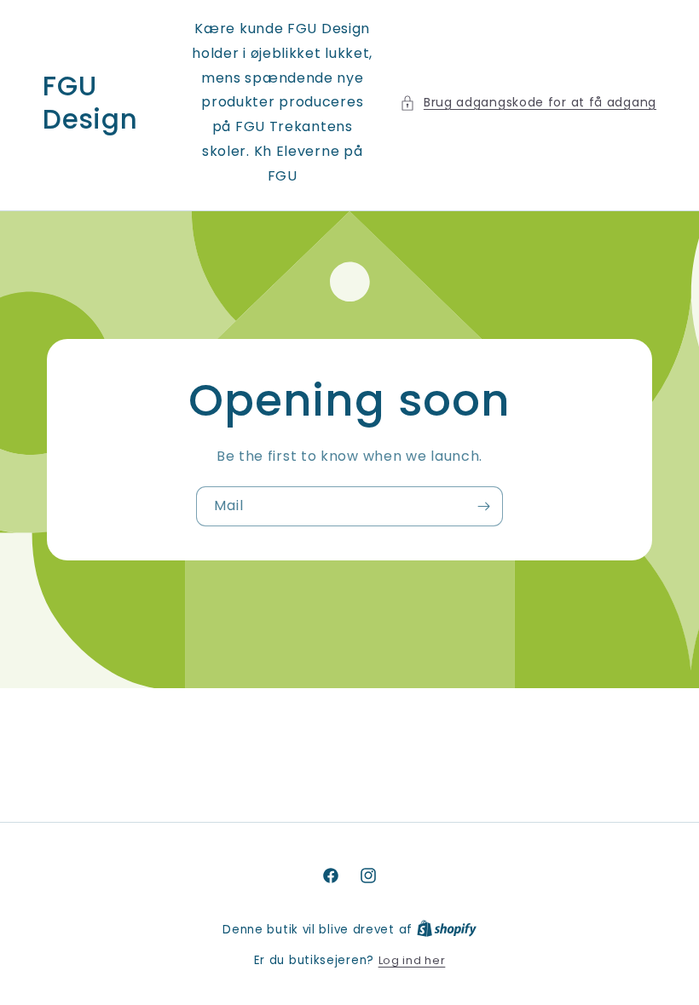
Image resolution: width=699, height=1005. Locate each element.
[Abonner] (483, 505)
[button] (528, 102)
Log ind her (412, 960)
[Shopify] (447, 930)
